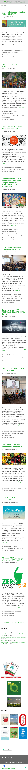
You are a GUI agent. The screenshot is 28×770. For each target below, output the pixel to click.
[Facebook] (2, 758)
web (11, 435)
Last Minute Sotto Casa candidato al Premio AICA (12, 446)
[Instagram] (11, 758)
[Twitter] (5, 758)
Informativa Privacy (7, 749)
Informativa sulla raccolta (8, 768)
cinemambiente (11, 548)
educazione (22, 115)
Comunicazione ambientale (11, 50)
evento (16, 55)
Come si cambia (4, 640)
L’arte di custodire (5, 632)
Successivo (21, 622)
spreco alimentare (18, 488)
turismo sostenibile (13, 52)
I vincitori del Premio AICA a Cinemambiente (13, 369)
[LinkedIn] (8, 758)
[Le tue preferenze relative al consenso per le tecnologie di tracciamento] (25, 767)
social (8, 435)
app (8, 488)
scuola (18, 300)
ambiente (6, 55)
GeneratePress (21, 762)
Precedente (5, 622)
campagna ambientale (15, 233)
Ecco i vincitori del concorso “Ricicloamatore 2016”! (13, 128)
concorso (11, 55)
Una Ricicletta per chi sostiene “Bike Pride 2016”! (14, 13)
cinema (11, 115)
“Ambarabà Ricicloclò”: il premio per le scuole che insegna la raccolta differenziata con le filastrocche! (11, 183)
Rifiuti (19, 167)
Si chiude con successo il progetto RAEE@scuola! (11, 248)
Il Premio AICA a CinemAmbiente (8, 499)
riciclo (20, 169)
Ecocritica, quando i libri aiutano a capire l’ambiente (13, 637)
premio (20, 55)
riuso (17, 238)
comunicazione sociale (8, 113)
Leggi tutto (21, 107)
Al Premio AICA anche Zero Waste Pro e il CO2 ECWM (12, 559)
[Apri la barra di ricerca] (26, 6)
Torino (21, 548)
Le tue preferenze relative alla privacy (15, 766)
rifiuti (23, 169)
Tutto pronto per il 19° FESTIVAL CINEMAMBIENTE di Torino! (13, 312)
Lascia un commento (9, 57)
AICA (5, 431)
